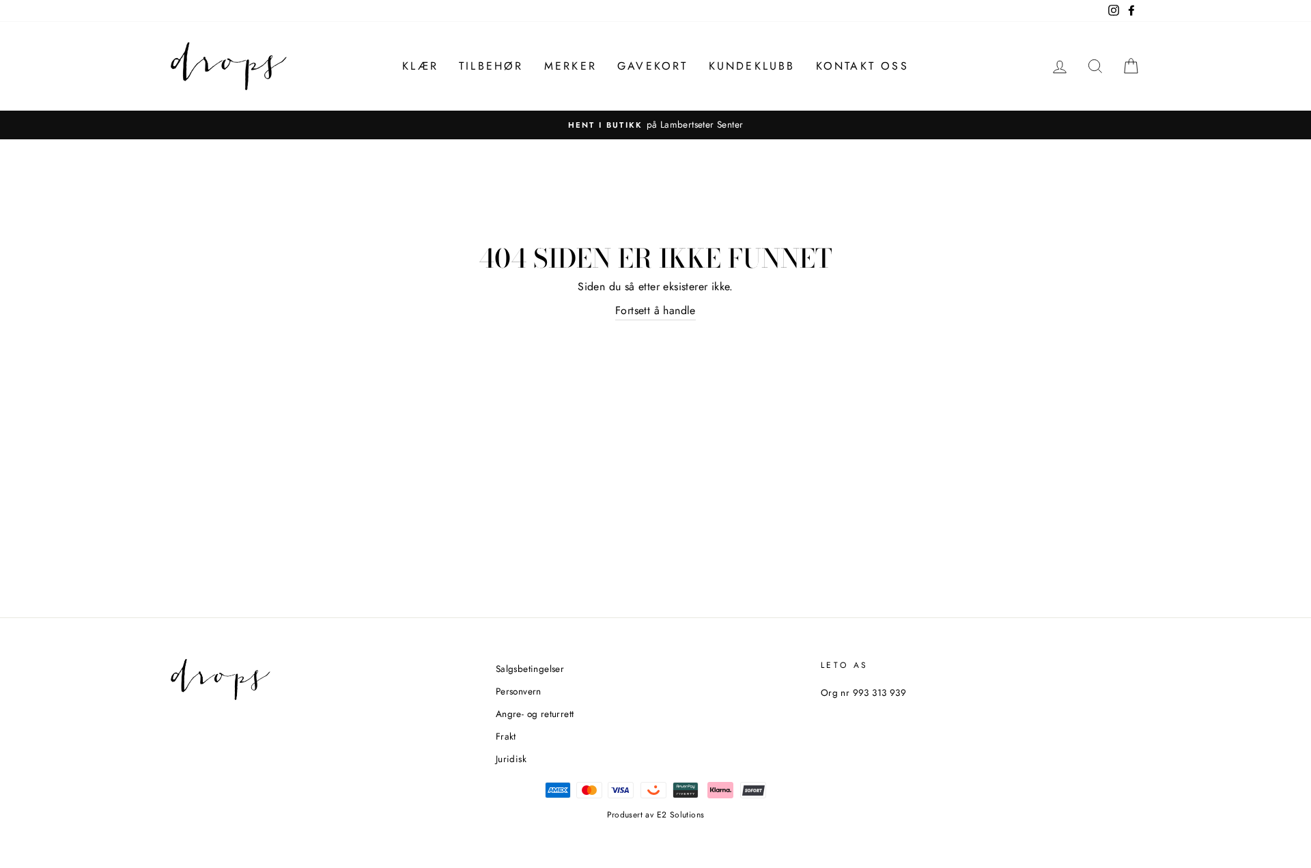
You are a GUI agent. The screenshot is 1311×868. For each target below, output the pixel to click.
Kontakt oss (862, 66)
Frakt (506, 736)
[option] (655, 124)
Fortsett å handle (655, 310)
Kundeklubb (752, 66)
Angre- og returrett (535, 713)
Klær (420, 66)
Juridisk (511, 759)
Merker (570, 66)
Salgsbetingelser (530, 668)
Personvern (518, 691)
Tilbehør (491, 66)
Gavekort (652, 66)
